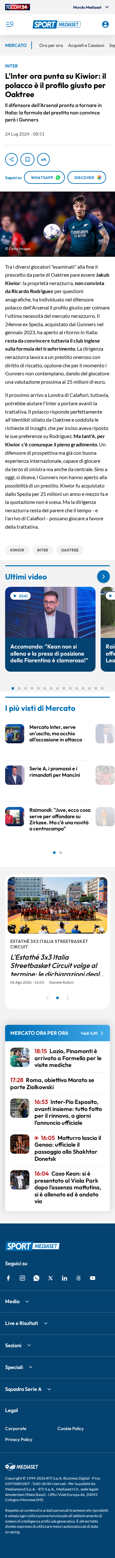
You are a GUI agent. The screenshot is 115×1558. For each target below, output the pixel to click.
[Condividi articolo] (11, 159)
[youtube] (92, 1278)
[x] (50, 1278)
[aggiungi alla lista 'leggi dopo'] (27, 159)
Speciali (14, 1367)
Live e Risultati (21, 1323)
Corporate (15, 1428)
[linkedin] (64, 1278)
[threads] (78, 1278)
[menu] (9, 24)
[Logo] (57, 24)
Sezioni (13, 1345)
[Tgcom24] (17, 7)
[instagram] (22, 1278)
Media (12, 1301)
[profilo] (105, 24)
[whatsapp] (36, 1278)
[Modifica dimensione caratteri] (43, 159)
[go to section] (103, 576)
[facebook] (8, 1278)
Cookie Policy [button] (70, 1428)
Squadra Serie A (23, 1389)
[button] (57, 24)
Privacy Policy (18, 1439)
